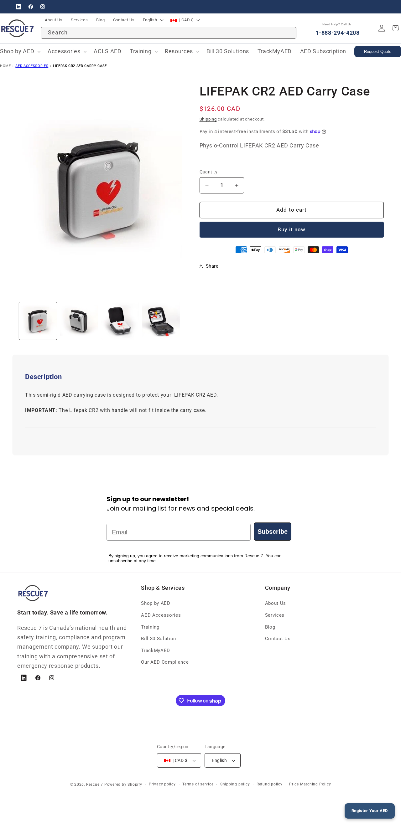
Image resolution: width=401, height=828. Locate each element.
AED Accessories (31, 66)
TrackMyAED (155, 650)
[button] (67, 51)
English (150, 20)
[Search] (288, 30)
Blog (270, 627)
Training (150, 627)
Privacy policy (162, 784)
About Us (275, 603)
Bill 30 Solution (158, 638)
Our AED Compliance (165, 662)
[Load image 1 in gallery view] (38, 321)
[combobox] (168, 32)
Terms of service (197, 784)
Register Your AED (370, 810)
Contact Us (278, 638)
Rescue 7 (94, 784)
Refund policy (270, 784)
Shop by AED (155, 603)
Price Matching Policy (310, 784)
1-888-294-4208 (337, 33)
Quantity (209, 171)
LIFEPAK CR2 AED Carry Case (80, 66)
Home (5, 66)
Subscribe (273, 531)
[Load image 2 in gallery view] (79, 321)
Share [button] (212, 266)
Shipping (208, 119)
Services (274, 615)
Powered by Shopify (123, 784)
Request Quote (377, 51)
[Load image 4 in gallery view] (161, 321)
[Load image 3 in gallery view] (120, 321)
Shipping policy (235, 784)
